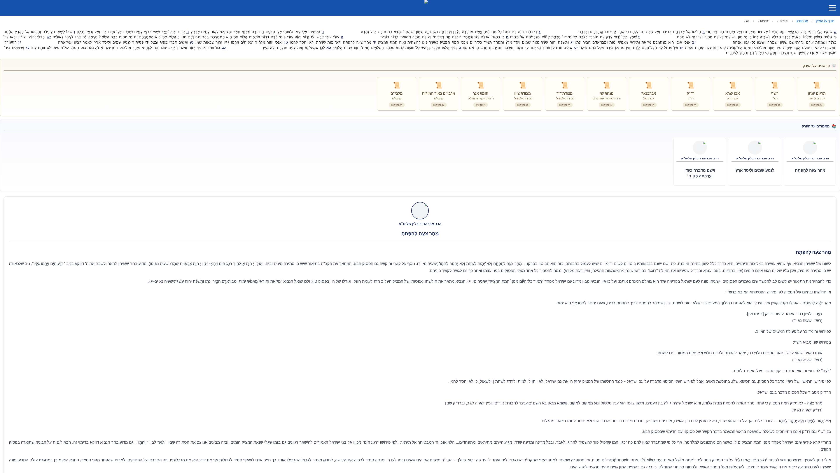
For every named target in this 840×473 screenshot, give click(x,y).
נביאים (784, 21)
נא (747, 21)
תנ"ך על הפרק (825, 21)
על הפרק (802, 21)
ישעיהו (764, 21)
